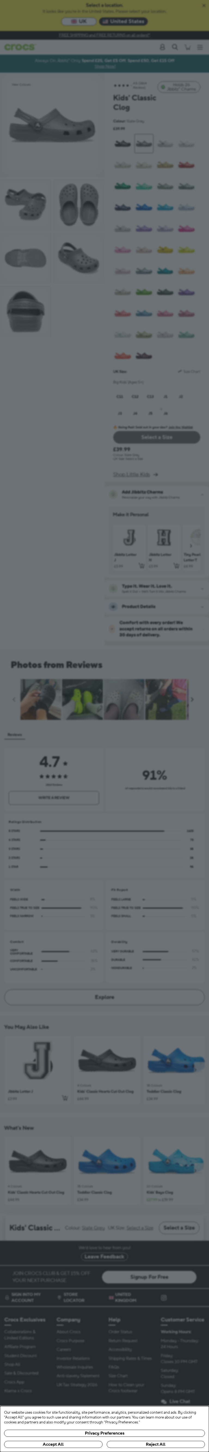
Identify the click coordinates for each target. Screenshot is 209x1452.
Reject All (155, 1444)
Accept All (53, 1444)
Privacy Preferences (104, 1433)
